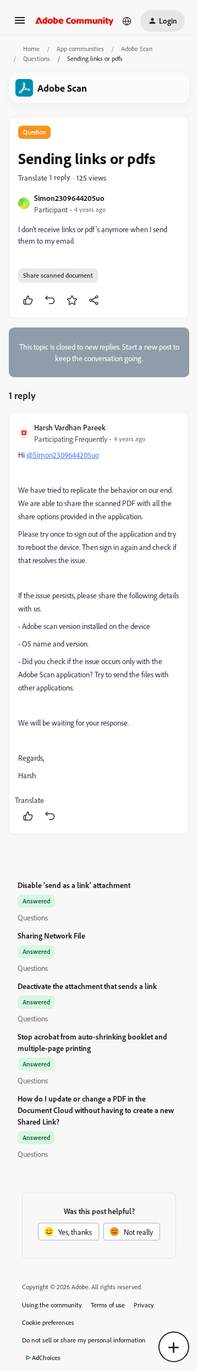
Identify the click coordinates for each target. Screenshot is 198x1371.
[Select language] (127, 21)
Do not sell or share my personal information (84, 1340)
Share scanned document (58, 275)
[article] (99, 623)
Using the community (52, 1305)
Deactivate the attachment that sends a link (87, 986)
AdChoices (46, 1357)
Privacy (144, 1305)
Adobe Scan (136, 48)
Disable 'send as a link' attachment (74, 885)
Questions (36, 58)
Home (31, 48)
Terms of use (108, 1305)
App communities (80, 48)
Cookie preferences (48, 1322)
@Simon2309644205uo (62, 454)
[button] (19, 24)
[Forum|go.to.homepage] (74, 21)
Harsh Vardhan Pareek (70, 427)
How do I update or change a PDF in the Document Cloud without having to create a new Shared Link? (96, 1110)
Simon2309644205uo (69, 198)
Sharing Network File (51, 935)
